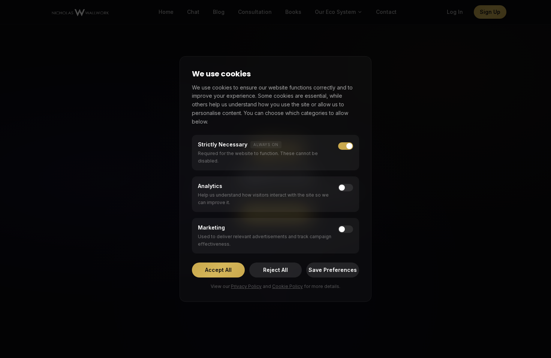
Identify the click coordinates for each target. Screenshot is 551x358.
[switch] (345, 187)
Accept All (218, 270)
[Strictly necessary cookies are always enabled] (345, 146)
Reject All (275, 270)
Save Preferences (332, 270)
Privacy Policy (246, 286)
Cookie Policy (287, 286)
